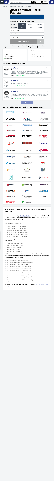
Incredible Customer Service (18, 82)
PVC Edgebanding (11, 6)
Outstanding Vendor (16, 69)
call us (40, 286)
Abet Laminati (20, 6)
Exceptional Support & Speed (19, 93)
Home (4, 6)
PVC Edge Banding (25, 216)
